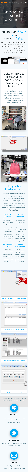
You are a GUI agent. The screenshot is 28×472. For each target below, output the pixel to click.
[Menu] (26, 2)
